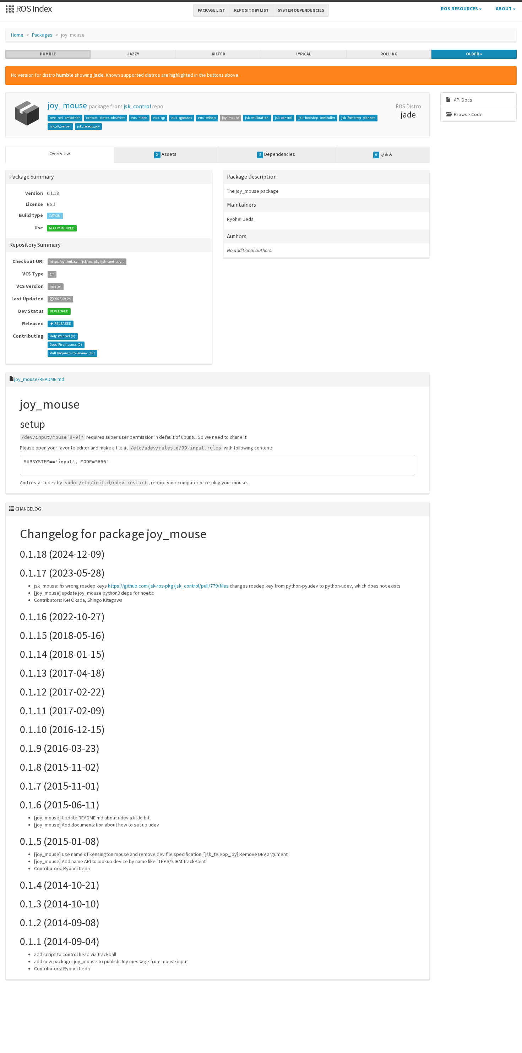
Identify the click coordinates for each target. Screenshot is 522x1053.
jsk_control (137, 106)
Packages (42, 35)
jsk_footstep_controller (317, 117)
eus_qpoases (182, 117)
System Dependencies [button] (301, 10)
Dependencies (277, 154)
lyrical (303, 53)
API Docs (462, 100)
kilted (218, 53)
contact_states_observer (105, 117)
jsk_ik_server (60, 126)
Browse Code (468, 114)
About (504, 8)
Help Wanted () (62, 336)
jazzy (133, 53)
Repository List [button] (251, 10)
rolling (389, 53)
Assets (166, 154)
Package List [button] (211, 10)
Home (17, 35)
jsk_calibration (256, 117)
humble (48, 53)
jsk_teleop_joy (88, 126)
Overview (59, 153)
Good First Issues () (66, 345)
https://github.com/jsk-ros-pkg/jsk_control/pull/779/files (168, 586)
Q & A (383, 154)
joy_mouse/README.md (39, 379)
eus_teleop (207, 117)
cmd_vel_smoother (65, 117)
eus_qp (159, 117)
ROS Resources (460, 8)
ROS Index (33, 8)
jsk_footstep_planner (358, 117)
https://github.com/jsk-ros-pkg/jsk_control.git (87, 262)
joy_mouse (67, 105)
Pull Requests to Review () (72, 353)
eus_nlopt (139, 117)
